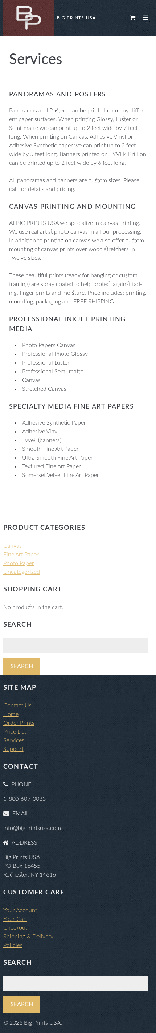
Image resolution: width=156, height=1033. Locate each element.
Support (13, 749)
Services (13, 740)
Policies (12, 945)
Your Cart (15, 919)
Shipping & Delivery (28, 936)
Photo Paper (18, 563)
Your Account (20, 910)
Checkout (15, 928)
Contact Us (17, 705)
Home (11, 714)
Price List (14, 732)
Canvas (12, 546)
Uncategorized (21, 572)
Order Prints (18, 723)
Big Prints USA (76, 18)
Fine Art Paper (21, 554)
